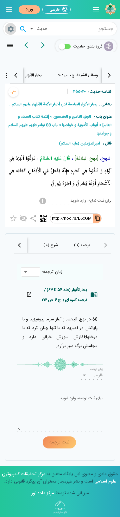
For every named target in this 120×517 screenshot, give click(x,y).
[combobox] (84, 29)
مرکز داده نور (42, 493)
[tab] (78, 75)
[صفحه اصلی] (110, 9)
